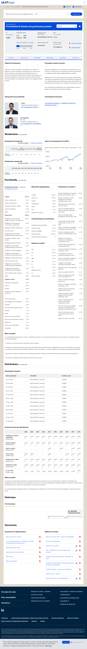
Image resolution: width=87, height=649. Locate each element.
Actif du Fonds (57, 42)
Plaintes (42, 621)
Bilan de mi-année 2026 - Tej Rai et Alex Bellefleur (60, 537)
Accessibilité (63, 601)
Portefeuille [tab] (37, 58)
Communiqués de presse (38, 598)
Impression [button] (78, 6)
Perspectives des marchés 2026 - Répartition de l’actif (59, 557)
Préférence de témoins (66, 604)
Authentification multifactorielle (69, 598)
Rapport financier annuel (13, 547)
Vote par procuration (58, 618)
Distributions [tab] (50, 58)
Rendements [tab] (24, 58)
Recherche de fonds (37, 594)
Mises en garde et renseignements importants (14, 621)
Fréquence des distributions (41, 33)
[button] (77, 642)
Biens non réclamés (73, 618)
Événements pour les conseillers (40, 601)
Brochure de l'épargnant (53, 541)
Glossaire (34, 621)
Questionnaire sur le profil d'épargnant (57, 578)
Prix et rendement (15, 6)
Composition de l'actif (11, 187)
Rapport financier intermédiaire (15, 552)
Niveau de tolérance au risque (25, 42)
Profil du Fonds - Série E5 (53, 574)
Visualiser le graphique (36, 143)
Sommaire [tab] (11, 58)
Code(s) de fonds (21, 32)
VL (6, 32)
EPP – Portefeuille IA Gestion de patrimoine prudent (58, 551)
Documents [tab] (76, 58)
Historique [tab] (63, 58)
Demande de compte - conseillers (40, 591)
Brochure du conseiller (52, 546)
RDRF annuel (9, 556)
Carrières (5, 603)
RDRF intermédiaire (11, 561)
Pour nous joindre (8, 597)
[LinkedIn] (2, 610)
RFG (54, 32)
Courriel (68, 6)
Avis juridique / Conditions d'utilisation (71, 591)
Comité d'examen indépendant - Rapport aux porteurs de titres (29, 618)
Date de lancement (42, 42)
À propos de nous (8, 592)
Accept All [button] (66, 642)
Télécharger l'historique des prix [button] (74, 512)
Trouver (76, 14)
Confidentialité (64, 594)
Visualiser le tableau (23, 143)
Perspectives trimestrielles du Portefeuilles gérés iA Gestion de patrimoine (60, 564)
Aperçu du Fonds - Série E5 (13, 537)
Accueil (7, 6)
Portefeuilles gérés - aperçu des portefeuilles (59, 569)
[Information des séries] (79, 26)
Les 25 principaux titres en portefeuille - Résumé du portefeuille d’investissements (20, 542)
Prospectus (4, 618)
